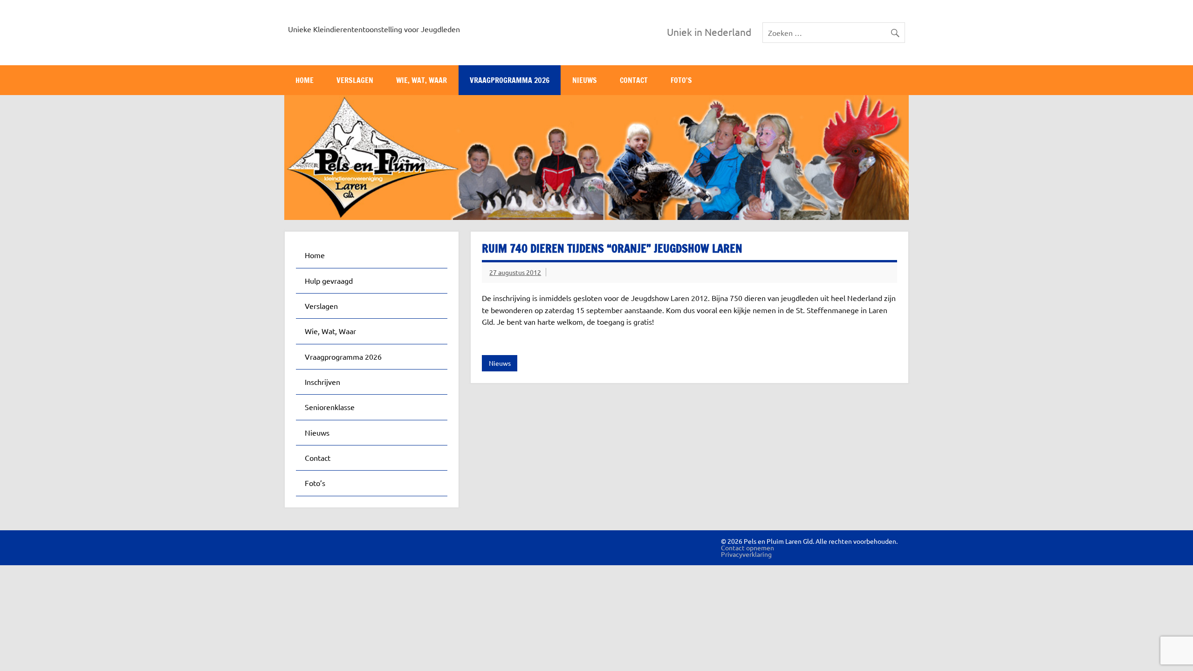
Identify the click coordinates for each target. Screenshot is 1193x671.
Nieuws (584, 80)
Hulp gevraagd (329, 280)
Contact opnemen (747, 547)
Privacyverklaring (746, 554)
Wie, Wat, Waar (421, 80)
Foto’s (681, 80)
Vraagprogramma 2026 (509, 80)
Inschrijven (322, 381)
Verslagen (354, 80)
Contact (634, 80)
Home (304, 80)
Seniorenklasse (330, 406)
